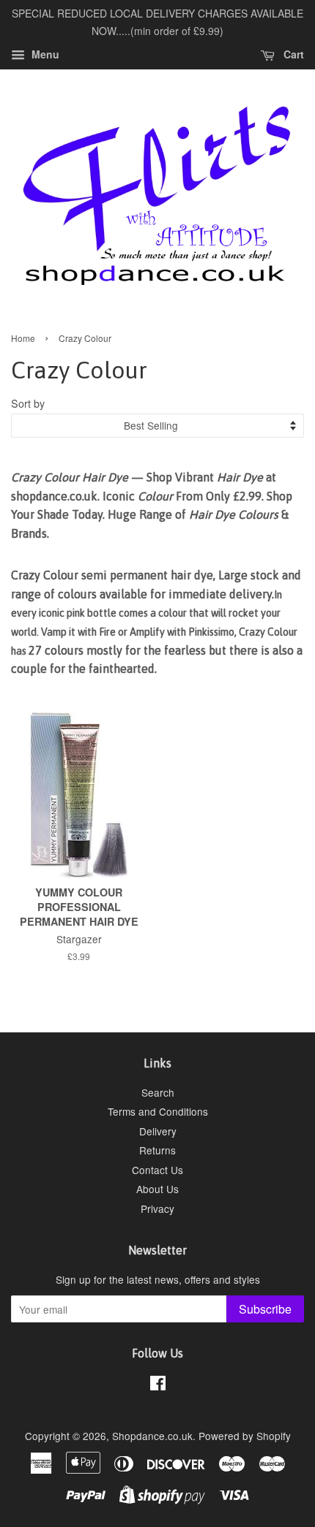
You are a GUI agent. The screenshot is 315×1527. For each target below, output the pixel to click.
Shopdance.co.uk (152, 1435)
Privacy (157, 1208)
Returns (157, 1150)
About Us (157, 1188)
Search (157, 1092)
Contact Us (157, 1169)
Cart (292, 54)
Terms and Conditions (158, 1111)
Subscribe (265, 1309)
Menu (44, 54)
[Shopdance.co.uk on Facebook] (157, 1385)
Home (23, 338)
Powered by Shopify (245, 1435)
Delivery (158, 1131)
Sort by (28, 403)
